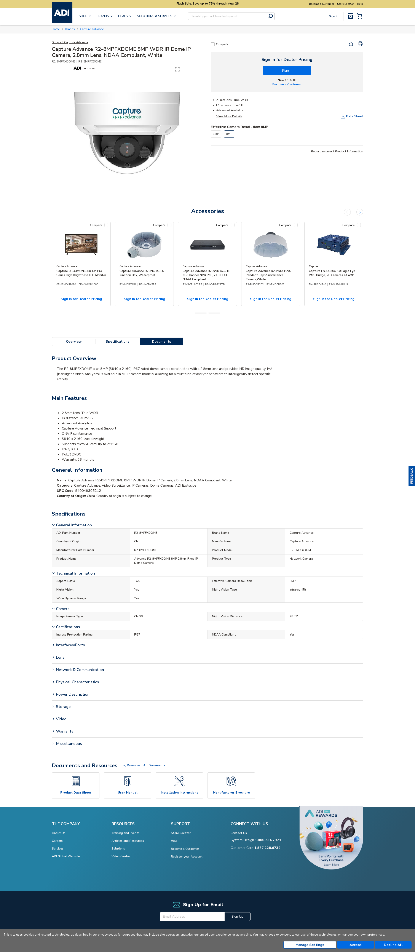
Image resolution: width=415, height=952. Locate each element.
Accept (356, 944)
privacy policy (107, 935)
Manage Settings (309, 944)
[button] (412, 476)
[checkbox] (213, 44)
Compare (222, 44)
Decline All (393, 944)
